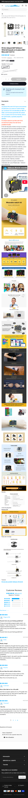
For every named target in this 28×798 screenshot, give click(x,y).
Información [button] (6, 756)
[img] (3, 614)
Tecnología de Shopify (19, 794)
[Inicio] (2, 14)
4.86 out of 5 (18, 593)
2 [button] (13, 720)
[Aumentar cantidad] (8, 79)
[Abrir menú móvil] (2, 6)
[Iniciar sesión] (22, 5)
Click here (8, 92)
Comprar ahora (14, 83)
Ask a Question (9, 737)
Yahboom (9, 57)
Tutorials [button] (5, 764)
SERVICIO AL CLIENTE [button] (9, 760)
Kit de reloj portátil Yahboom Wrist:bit (12, 582)
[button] (5, 55)
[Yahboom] (12, 5)
